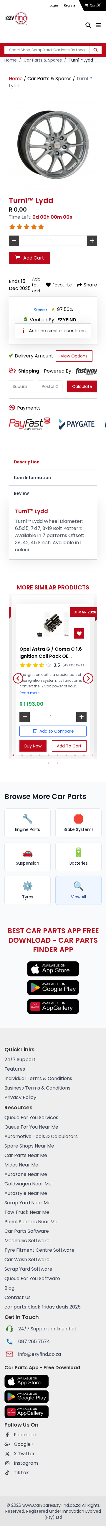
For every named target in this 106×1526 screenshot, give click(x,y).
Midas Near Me (21, 1164)
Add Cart (33, 257)
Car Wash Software (26, 1259)
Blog (9, 1288)
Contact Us (17, 1297)
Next (86, 676)
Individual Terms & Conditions (38, 1078)
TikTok (21, 1472)
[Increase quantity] (81, 717)
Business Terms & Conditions (37, 1088)
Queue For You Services (31, 1117)
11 (49, 763)
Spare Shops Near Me (29, 1146)
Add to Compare (56, 731)
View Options (74, 356)
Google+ (24, 1444)
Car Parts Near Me (25, 1155)
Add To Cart (69, 746)
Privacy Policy (20, 1097)
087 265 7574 (34, 1341)
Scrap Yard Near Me (27, 1202)
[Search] (95, 50)
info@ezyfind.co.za (39, 1354)
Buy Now (33, 746)
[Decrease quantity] (24, 717)
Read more (29, 693)
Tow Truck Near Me (26, 1212)
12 (57, 763)
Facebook (25, 1434)
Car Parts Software (26, 1231)
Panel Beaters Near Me (30, 1221)
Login (54, 5)
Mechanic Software (26, 1240)
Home (10, 60)
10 (93, 755)
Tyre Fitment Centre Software (39, 1250)
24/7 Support (20, 1059)
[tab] (53, 462)
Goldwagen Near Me (28, 1183)
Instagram (26, 1463)
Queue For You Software (32, 1278)
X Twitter (24, 1453)
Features (14, 1069)
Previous (16, 676)
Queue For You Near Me (31, 1127)
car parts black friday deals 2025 (42, 1306)
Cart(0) (96, 5)
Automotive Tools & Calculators (41, 1136)
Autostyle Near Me (25, 1193)
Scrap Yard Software (28, 1269)
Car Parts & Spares (43, 60)
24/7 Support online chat (47, 1328)
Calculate (82, 386)
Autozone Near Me (25, 1174)
